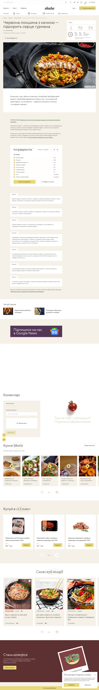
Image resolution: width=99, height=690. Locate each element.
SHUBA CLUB (50, 13)
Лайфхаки (24, 8)
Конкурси (34, 13)
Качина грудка (19, 157)
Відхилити (88, 685)
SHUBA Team (8, 483)
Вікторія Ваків (9, 30)
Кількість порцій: (43, 149)
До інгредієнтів (12, 38)
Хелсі (14, 8)
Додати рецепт (10, 667)
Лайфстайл (64, 13)
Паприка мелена (20, 169)
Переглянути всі (89, 445)
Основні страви (17, 17)
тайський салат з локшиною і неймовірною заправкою (27, 291)
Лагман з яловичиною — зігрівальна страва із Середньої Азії (81, 617)
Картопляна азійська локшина (23, 311)
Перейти (26, 545)
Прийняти (71, 685)
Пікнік (18, 13)
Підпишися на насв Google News (28, 331)
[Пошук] (65, 2)
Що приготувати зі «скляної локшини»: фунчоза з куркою (48, 616)
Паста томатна (20, 167)
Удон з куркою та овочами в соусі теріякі (16, 616)
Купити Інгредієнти (24, 182)
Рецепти (6, 8)
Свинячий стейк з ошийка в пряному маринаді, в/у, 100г (47, 539)
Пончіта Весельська (9, 623)
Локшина (18, 160)
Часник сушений (20, 172)
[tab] (48, 492)
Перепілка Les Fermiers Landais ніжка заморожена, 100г (17, 539)
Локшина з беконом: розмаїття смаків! (53, 311)
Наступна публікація (49, 688)
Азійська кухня (40, 611)
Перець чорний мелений (22, 177)
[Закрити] (95, 674)
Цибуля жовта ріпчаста (22, 162)
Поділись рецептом (88, 8)
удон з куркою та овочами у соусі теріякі (40, 137)
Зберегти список (48, 182)
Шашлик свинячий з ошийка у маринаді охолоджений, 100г (79, 539)
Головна (5, 17)
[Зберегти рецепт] (4, 435)
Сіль (17, 174)
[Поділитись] (4, 439)
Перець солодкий (20, 165)
